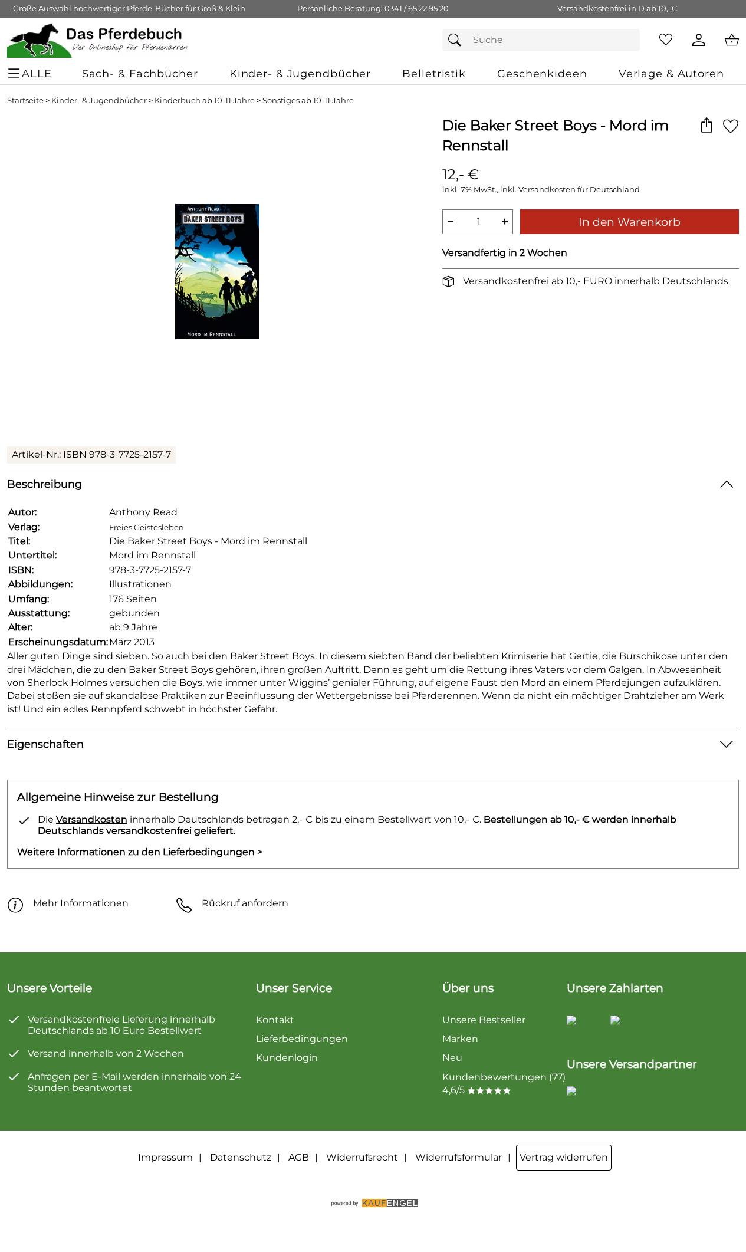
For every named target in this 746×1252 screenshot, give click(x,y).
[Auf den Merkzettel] (731, 126)
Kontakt (275, 1020)
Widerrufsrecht (362, 1157)
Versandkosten (547, 189)
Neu (452, 1057)
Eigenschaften (45, 744)
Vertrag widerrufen (564, 1157)
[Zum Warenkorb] (732, 40)
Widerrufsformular (458, 1157)
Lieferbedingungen (302, 1038)
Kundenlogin (287, 1057)
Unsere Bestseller (483, 1020)
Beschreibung (44, 484)
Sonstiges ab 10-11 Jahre (308, 100)
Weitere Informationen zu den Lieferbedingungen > (139, 851)
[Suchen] (457, 40)
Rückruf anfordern (245, 903)
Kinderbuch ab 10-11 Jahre (205, 100)
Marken (460, 1038)
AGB (298, 1157)
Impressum (165, 1157)
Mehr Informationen (81, 903)
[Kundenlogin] (699, 40)
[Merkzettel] (666, 40)
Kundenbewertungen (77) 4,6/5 (504, 1084)
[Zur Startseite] (98, 40)
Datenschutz (240, 1157)
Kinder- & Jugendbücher (99, 100)
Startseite (25, 100)
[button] (706, 126)
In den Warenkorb (630, 222)
